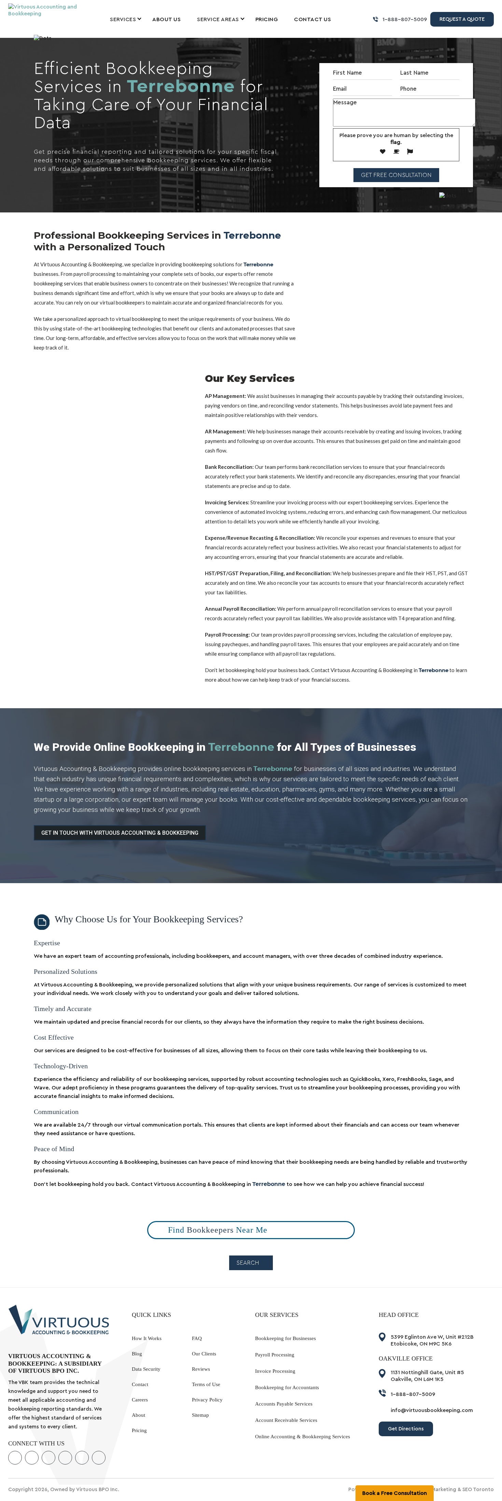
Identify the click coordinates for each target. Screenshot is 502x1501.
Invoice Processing (275, 1371)
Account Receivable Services (286, 1420)
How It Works (147, 1338)
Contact (140, 1384)
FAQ (197, 1338)
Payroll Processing (274, 1354)
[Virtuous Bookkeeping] (44, 10)
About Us (166, 19)
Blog (137, 1353)
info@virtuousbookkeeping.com (432, 1410)
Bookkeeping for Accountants (287, 1387)
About (138, 1415)
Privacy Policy (207, 1399)
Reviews (201, 1369)
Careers (140, 1399)
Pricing (266, 19)
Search (248, 1263)
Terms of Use (206, 1384)
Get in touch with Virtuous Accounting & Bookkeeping (119, 833)
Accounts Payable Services (283, 1404)
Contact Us (312, 19)
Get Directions (406, 1428)
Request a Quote (462, 19)
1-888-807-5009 (404, 19)
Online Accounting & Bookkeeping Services (302, 1436)
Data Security (146, 1369)
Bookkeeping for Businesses (285, 1338)
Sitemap (200, 1415)
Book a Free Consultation (394, 1493)
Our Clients (204, 1353)
